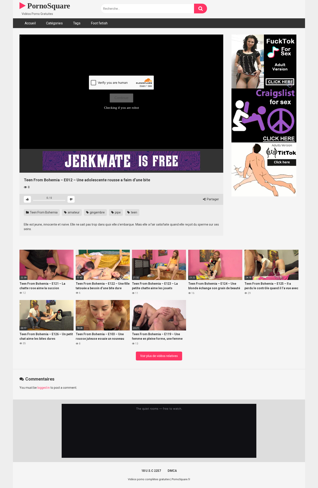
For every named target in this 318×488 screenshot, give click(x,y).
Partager (212, 199)
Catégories (54, 23)
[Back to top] (303, 475)
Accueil (30, 23)
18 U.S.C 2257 (151, 470)
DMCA (172, 470)
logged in (43, 387)
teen (133, 212)
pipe (117, 212)
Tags (76, 23)
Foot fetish (99, 23)
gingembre (97, 212)
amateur (73, 212)
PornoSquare (48, 6)
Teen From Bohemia (43, 212)
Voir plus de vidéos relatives (159, 356)
